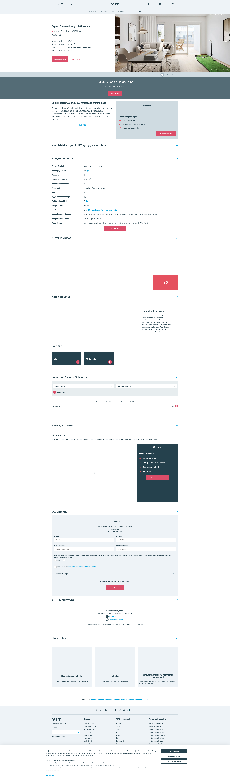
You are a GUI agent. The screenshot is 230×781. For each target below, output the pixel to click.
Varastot (120, 401)
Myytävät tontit (88, 741)
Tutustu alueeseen (165, 133)
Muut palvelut (153, 440)
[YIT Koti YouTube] (124, 710)
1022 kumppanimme (57, 751)
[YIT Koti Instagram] (119, 710)
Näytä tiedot (50, 775)
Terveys (76, 440)
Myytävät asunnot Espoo (156, 723)
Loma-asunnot (88, 738)
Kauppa (66, 440)
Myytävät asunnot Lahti (155, 744)
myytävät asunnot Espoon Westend (134, 699)
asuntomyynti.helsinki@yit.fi (116, 620)
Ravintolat (86, 440)
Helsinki (118, 723)
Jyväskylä (119, 729)
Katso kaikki (115, 93)
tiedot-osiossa (107, 768)
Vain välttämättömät (174, 761)
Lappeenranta (120, 741)
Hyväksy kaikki (174, 751)
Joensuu (118, 726)
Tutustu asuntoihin (60, 59)
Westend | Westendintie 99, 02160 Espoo (67, 31)
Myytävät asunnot (89, 723)
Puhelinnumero (59, 546)
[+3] (165, 282)
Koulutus (56, 440)
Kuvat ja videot (61, 238)
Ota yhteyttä (76, 59)
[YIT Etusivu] (115, 4)
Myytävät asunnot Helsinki (156, 726)
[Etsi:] (78, 732)
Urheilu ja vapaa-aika (125, 440)
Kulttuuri (111, 440)
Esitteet (57, 346)
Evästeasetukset (174, 756)
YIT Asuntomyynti (63, 599)
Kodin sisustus (61, 296)
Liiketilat (132, 401)
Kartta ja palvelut (63, 425)
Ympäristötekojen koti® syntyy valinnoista (79, 145)
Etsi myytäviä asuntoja (90, 726)
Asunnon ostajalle (89, 729)
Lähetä (115, 588)
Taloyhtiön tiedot (62, 158)
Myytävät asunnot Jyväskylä (157, 735)
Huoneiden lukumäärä (124, 386)
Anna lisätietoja (61, 573)
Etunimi (56, 537)
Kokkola (118, 732)
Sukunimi (119, 537)
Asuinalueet (87, 732)
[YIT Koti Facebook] (115, 710)
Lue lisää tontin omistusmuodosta (104, 210)
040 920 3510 (113, 616)
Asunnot (97, 401)
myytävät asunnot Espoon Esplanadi (105, 699)
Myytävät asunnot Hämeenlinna (158, 729)
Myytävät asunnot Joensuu (156, 732)
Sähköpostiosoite (121, 546)
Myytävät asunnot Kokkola (156, 738)
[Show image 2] (153, 260)
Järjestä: (55, 406)
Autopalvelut (140, 440)
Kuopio (118, 735)
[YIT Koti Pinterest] (128, 710)
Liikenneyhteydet (99, 440)
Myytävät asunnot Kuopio (156, 741)
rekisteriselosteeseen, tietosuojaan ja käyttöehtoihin (82, 566)
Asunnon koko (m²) (59, 386)
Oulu (117, 744)
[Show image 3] (140, 282)
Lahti (117, 738)
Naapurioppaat (88, 735)
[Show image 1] (172, 43)
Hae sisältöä (55, 727)
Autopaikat (108, 401)
